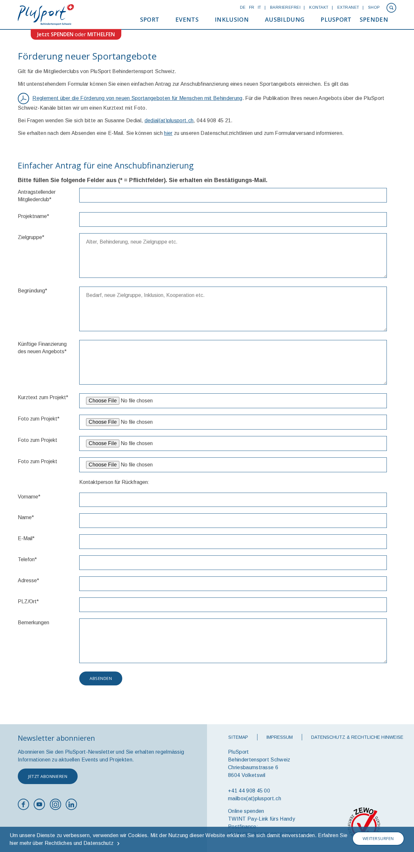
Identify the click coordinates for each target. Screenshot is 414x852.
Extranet (348, 7)
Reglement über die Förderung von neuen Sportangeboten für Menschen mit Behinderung (137, 98)
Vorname (29, 496)
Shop (374, 7)
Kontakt (318, 7)
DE (243, 7)
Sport (149, 19)
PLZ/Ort (28, 601)
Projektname (33, 216)
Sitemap (238, 737)
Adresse (28, 580)
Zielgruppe (31, 237)
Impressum (279, 737)
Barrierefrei (285, 7)
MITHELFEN (101, 34)
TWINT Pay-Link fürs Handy (261, 819)
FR (252, 7)
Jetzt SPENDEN (55, 34)
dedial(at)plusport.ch (169, 120)
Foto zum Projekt (39, 418)
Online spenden (246, 811)
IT (259, 7)
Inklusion (232, 19)
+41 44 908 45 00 (249, 790)
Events (187, 19)
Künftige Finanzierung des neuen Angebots (42, 347)
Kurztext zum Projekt (43, 397)
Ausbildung (284, 19)
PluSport (336, 19)
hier (168, 133)
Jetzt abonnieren (47, 776)
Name (26, 517)
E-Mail (26, 538)
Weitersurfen (378, 838)
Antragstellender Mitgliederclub (37, 195)
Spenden (374, 19)
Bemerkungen (33, 622)
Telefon (27, 559)
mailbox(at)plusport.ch (254, 798)
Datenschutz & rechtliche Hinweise (357, 737)
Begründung (32, 290)
